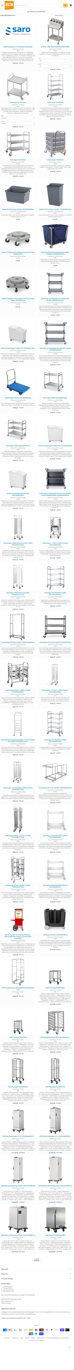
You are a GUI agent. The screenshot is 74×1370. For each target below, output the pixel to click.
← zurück (35, 1260)
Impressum (7, 1338)
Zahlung (33, 1338)
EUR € (35, 1325)
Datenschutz (15, 1338)
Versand (27, 1338)
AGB (22, 1338)
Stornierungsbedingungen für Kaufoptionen (58, 1338)
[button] (69, 15)
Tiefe (39, 58)
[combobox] (39, 5)
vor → (39, 1260)
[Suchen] (65, 5)
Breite (39, 64)
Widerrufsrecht (41, 1338)
